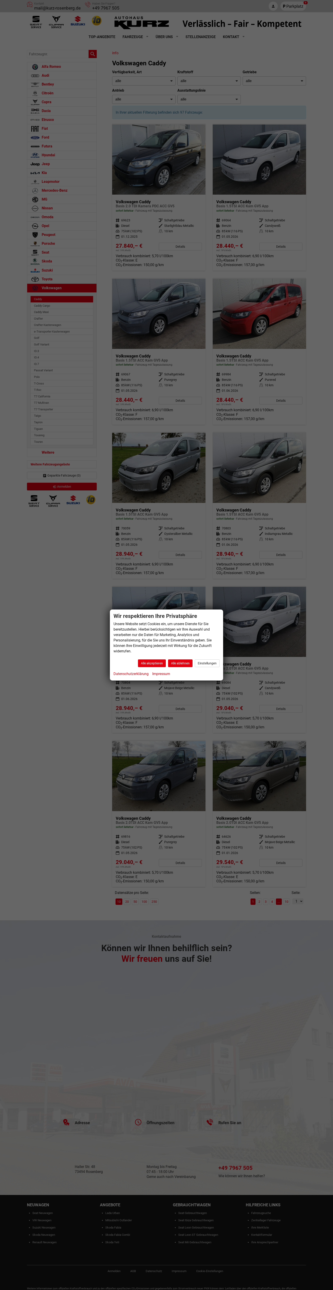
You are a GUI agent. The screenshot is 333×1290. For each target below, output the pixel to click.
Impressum (161, 674)
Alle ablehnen (180, 663)
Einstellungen (207, 663)
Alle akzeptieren (152, 663)
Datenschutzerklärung (131, 674)
